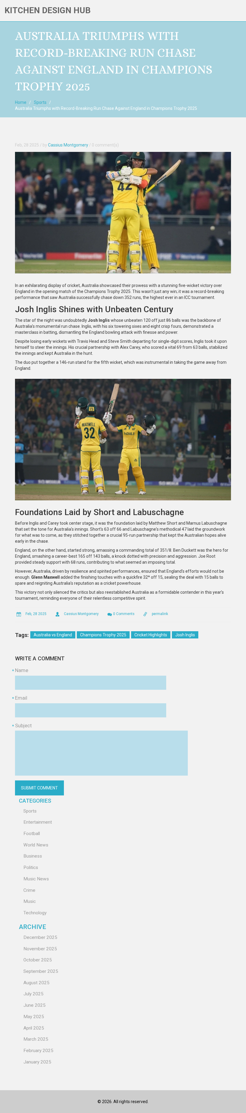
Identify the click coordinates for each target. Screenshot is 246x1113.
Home (20, 102)
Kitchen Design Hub (47, 10)
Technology (34, 912)
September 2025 (40, 971)
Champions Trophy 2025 (103, 634)
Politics (30, 867)
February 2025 (38, 1050)
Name (21, 670)
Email (21, 698)
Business (32, 856)
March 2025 (35, 1039)
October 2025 (37, 960)
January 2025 (37, 1062)
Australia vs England (53, 634)
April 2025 (33, 1028)
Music (29, 901)
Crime (29, 890)
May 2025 (33, 1016)
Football (31, 833)
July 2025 (33, 994)
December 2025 (40, 937)
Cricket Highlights (150, 634)
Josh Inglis (185, 634)
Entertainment (37, 822)
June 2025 (34, 1005)
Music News (36, 879)
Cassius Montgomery (68, 145)
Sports (40, 102)
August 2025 (36, 982)
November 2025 (40, 949)
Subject (23, 725)
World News (35, 845)
